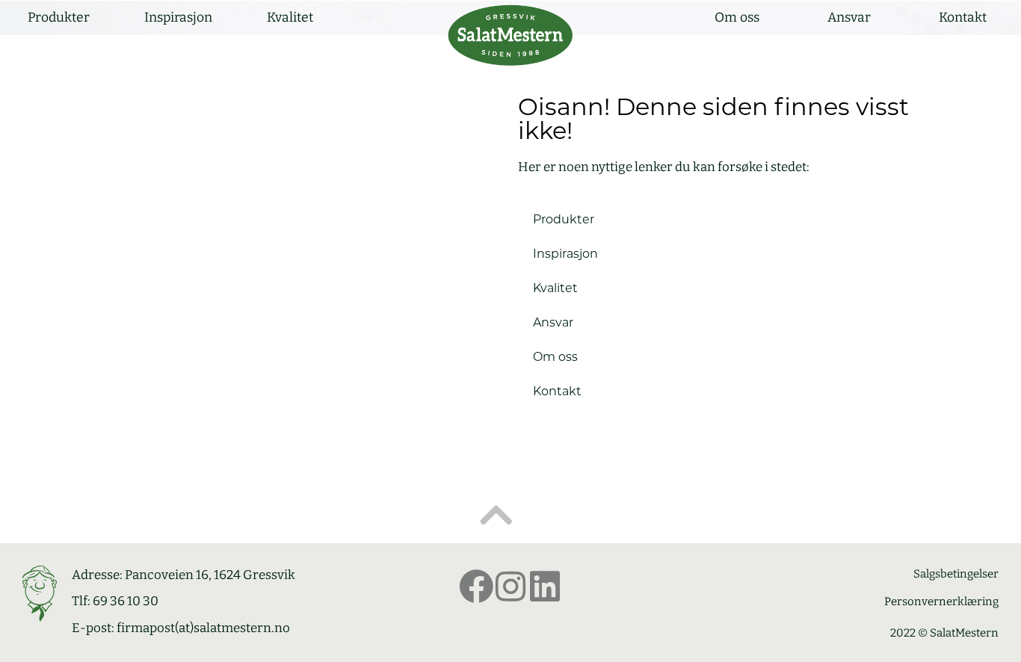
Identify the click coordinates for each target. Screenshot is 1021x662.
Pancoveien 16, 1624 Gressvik (210, 575)
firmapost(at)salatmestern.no (203, 628)
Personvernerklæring (941, 601)
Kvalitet (290, 17)
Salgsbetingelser (956, 574)
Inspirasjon (178, 17)
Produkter (59, 17)
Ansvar (849, 17)
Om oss (737, 17)
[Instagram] (510, 586)
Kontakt (963, 17)
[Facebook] (476, 586)
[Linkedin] (545, 586)
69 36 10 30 (125, 601)
